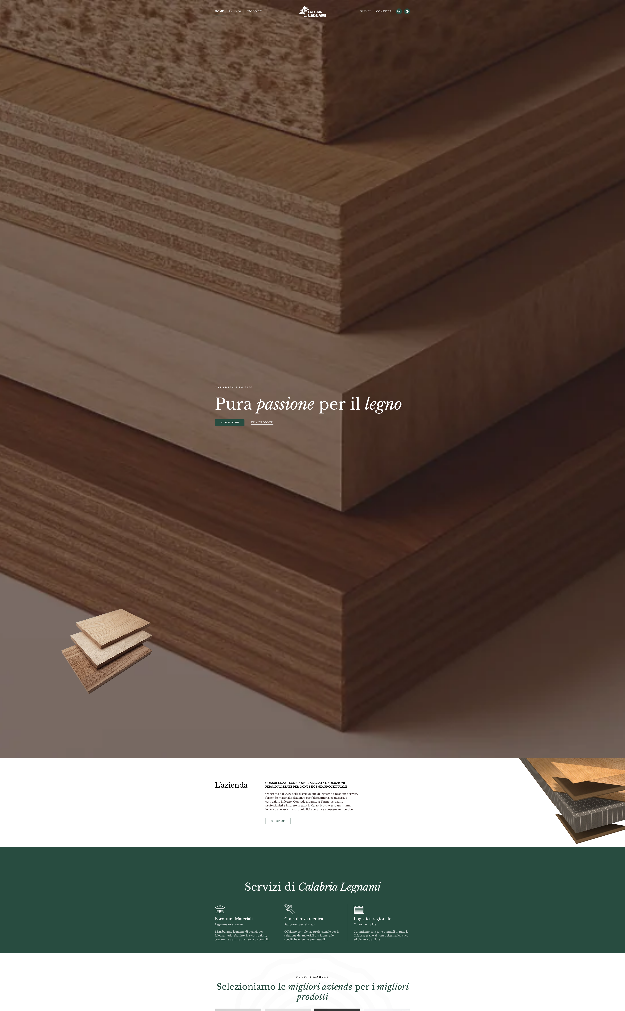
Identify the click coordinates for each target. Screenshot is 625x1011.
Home (219, 11)
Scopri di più (229, 422)
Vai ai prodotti (262, 422)
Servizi (365, 11)
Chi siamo (278, 821)
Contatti (383, 11)
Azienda (235, 11)
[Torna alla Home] (312, 11)
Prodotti (254, 11)
